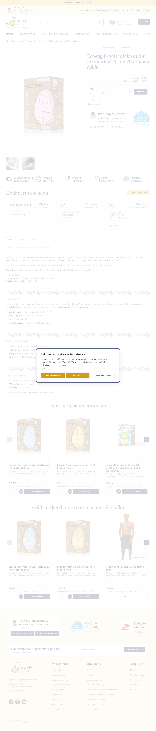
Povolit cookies (53, 375)
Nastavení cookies (103, 375)
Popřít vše (78, 375)
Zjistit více (45, 368)
